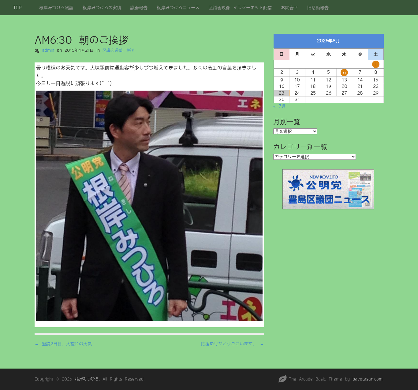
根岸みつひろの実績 (102, 7)
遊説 (130, 50)
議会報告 (138, 7)
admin (48, 50)
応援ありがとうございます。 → (232, 343)
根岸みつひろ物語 (56, 7)
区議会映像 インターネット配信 (240, 7)
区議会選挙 (112, 50)
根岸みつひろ (87, 379)
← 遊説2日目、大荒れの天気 (63, 343)
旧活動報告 (318, 7)
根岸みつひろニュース (178, 7)
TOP (17, 7)
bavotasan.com (368, 379)
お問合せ (289, 7)
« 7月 (279, 106)
